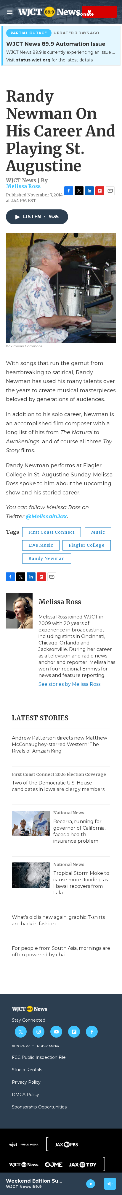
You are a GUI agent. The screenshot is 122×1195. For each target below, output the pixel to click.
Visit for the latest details (49, 60)
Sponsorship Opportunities (39, 1107)
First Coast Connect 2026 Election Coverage (59, 774)
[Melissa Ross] (19, 611)
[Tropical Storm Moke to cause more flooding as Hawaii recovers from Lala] (31, 875)
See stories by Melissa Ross (69, 684)
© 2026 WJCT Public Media (35, 1046)
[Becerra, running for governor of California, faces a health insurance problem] (31, 823)
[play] (90, 1184)
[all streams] (110, 1184)
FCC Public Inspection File (39, 1057)
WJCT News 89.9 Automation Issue (55, 44)
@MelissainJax (46, 516)
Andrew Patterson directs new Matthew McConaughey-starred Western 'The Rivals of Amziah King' (59, 744)
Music (98, 532)
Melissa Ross (23, 186)
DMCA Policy (25, 1095)
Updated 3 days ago (76, 33)
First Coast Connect (51, 532)
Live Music (40, 545)
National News (68, 812)
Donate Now (75, 12)
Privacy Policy (26, 1082)
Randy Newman (46, 558)
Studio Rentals (27, 1070)
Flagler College (87, 545)
